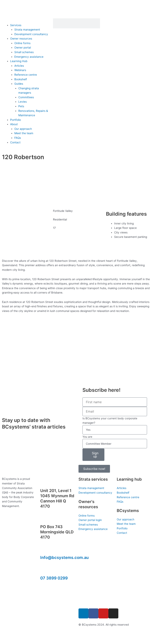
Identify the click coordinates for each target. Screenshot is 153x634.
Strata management (27, 29)
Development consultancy (31, 34)
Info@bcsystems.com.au (64, 557)
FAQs (17, 137)
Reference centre (25, 74)
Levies (22, 101)
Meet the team (23, 133)
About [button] (14, 124)
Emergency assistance (28, 56)
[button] (25, 20)
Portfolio (15, 119)
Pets (21, 106)
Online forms (22, 43)
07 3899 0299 (54, 578)
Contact (15, 142)
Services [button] (15, 25)
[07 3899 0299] (45, 569)
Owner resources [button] (21, 38)
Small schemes (24, 52)
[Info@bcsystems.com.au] (45, 549)
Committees (26, 97)
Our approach (23, 128)
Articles (19, 65)
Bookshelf (20, 79)
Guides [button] (18, 83)
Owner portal (22, 47)
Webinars (20, 70)
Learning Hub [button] (18, 61)
